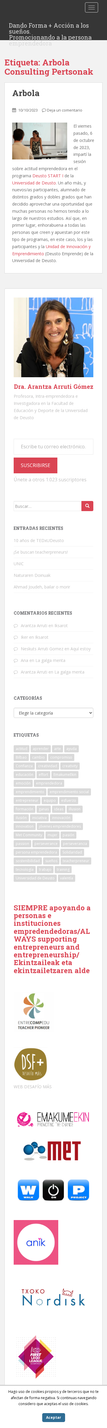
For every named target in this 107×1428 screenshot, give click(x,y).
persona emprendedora (36, 852)
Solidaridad (72, 852)
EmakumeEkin (65, 774)
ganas (44, 809)
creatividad (47, 765)
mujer (52, 834)
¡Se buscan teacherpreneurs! (41, 552)
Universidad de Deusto (34, 183)
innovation (25, 826)
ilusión (21, 817)
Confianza (24, 765)
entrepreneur (27, 800)
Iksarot (61, 625)
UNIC (19, 563)
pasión (68, 834)
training (63, 869)
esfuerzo (68, 800)
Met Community (29, 834)
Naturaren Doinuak (32, 575)
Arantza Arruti (34, 625)
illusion (75, 809)
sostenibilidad (28, 860)
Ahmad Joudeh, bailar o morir (42, 587)
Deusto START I (47, 175)
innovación (61, 817)
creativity (70, 765)
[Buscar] (87, 506)
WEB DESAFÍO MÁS (33, 1086)
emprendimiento (30, 791)
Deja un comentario (64, 110)
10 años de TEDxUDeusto (39, 540)
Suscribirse (35, 465)
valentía (66, 878)
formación (24, 809)
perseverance (46, 843)
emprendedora (49, 783)
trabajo (45, 869)
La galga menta (50, 660)
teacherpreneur (76, 860)
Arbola (26, 92)
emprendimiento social (69, 791)
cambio (38, 757)
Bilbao (21, 757)
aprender (41, 748)
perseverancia (75, 843)
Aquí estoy (80, 649)
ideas (58, 809)
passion (22, 843)
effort (43, 774)
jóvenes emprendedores (60, 826)
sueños (51, 860)
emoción (23, 783)
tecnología (25, 869)
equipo (50, 800)
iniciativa (39, 817)
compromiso (61, 757)
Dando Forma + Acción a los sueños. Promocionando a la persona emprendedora (50, 27)
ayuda (71, 748)
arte (57, 748)
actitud (21, 748)
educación (24, 774)
